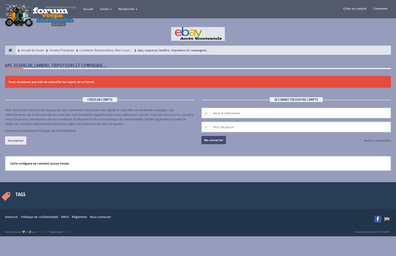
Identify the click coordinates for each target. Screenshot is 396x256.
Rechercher (126, 9)
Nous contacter (100, 217)
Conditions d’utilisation (20, 131)
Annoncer (11, 217)
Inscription (16, 140)
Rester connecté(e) (377, 140)
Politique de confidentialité (57, 131)
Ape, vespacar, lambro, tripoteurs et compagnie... (55, 65)
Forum (104, 9)
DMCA (65, 217)
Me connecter (213, 140)
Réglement (79, 217)
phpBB (67, 232)
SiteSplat (41, 232)
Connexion (380, 8)
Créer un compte (354, 8)
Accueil (88, 9)
